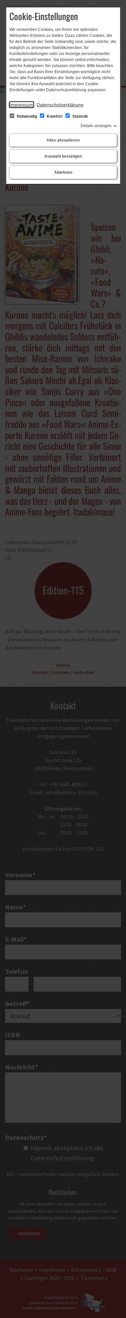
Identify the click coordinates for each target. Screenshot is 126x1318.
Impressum (21, 104)
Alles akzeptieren (63, 140)
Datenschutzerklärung (60, 104)
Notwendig (27, 116)
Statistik (79, 116)
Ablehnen (63, 172)
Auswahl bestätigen (63, 156)
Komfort (55, 116)
